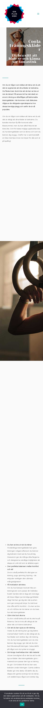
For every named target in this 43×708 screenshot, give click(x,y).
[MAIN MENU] (38, 13)
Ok (22, 704)
